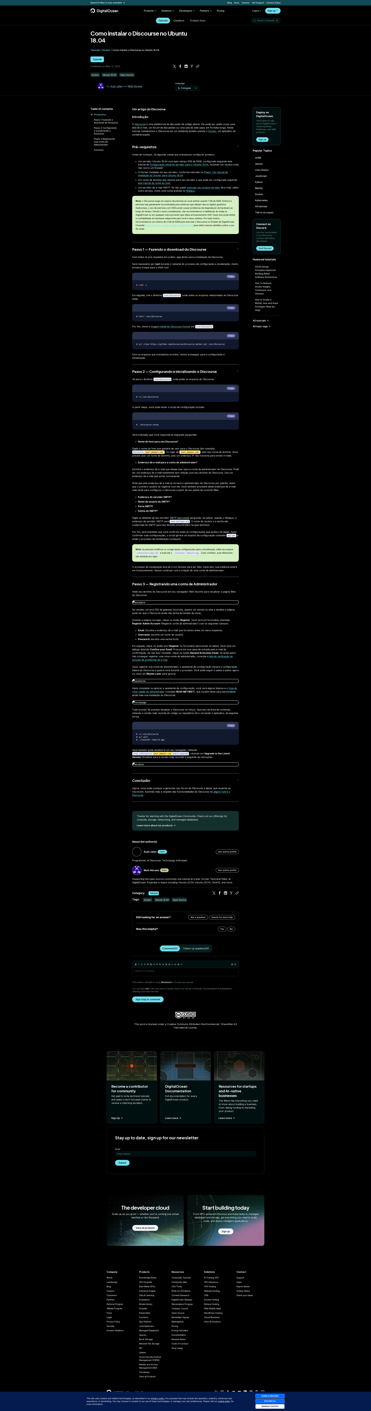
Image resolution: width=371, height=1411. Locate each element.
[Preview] (232, 964)
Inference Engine (147, 1291)
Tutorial (97, 59)
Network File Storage (149, 1343)
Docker (106, 50)
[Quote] (172, 964)
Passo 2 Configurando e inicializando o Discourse (105, 131)
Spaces (142, 1335)
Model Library (145, 1304)
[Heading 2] (160, 964)
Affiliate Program (114, 1308)
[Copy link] (197, 66)
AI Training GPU (211, 1277)
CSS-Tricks (177, 1286)
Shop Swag (177, 1348)
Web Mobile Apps (212, 1308)
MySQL (259, 188)
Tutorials (163, 20)
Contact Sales (273, 2)
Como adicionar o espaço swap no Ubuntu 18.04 (169, 225)
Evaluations (144, 1299)
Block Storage (146, 1339)
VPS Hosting (210, 1286)
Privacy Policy (113, 1321)
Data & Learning (146, 1295)
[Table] (178, 964)
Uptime (142, 1352)
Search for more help (222, 917)
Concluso (98, 150)
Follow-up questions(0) (196, 948)
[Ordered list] (169, 964)
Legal (109, 1317)
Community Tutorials (181, 1277)
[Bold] (136, 964)
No (231, 929)
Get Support (258, 2)
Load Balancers (146, 1326)
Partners (111, 1299)
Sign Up (115, 1118)
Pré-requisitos (144, 147)
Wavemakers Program (182, 1304)
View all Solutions (212, 1321)
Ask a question (198, 917)
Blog (229, 2)
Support (240, 1277)
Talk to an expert (264, 212)
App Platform (145, 1321)
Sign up (272, 10)
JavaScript (261, 176)
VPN (206, 1295)
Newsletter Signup (180, 1317)
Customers (112, 1295)
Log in (255, 10)
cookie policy (224, 1401)
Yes (222, 929)
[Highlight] (154, 964)
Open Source (178, 1313)
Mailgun (190, 190)
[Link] (148, 964)
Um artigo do (141, 109)
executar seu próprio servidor (203, 187)
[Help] (235, 964)
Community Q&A (179, 1282)
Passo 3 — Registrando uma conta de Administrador (174, 584)
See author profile (227, 851)
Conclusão (141, 780)
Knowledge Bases (148, 1277)
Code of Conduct (180, 1343)
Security (110, 1326)
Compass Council (180, 1308)
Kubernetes (261, 200)
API (140, 1348)
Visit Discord (265, 248)
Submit (122, 1162)
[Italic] (139, 964)
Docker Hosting (211, 1299)
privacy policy (157, 1398)
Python (259, 182)
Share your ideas (245, 1295)
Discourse (158, 109)
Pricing (175, 1326)
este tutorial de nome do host (154, 183)
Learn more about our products (155, 825)
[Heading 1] (157, 964)
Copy (231, 276)
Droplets (143, 1308)
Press (109, 1313)
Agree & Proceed (270, 1396)
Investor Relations (115, 1330)
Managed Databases (149, 1330)
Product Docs (197, 20)
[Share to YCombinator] (192, 66)
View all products (145, 1227)
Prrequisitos (100, 114)
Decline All (270, 1401)
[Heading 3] (163, 964)
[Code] (181, 964)
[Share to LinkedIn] (186, 66)
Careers (246, 2)
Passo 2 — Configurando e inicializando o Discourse (174, 371)
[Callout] (175, 964)
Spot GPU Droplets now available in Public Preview (116, 2)
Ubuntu (259, 163)
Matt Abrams (135, 86)
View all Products (147, 1376)
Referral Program (115, 1304)
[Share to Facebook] (180, 66)
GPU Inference (211, 1282)
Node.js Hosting (211, 1304)
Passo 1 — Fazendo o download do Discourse (169, 249)
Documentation (179, 1335)
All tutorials (261, 206)
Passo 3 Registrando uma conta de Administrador (104, 142)
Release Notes (179, 1339)
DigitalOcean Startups (182, 1299)
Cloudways (144, 1372)
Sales (239, 1282)
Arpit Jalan (116, 86)
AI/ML (258, 157)
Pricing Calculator (180, 1330)
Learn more (171, 1118)
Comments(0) (170, 948)
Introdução (140, 117)
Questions (178, 20)
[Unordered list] (166, 964)
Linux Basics (262, 169)
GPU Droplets (145, 1282)
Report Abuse (243, 1286)
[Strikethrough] (145, 964)
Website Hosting (212, 1291)
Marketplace (178, 1321)
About (109, 1277)
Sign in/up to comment (148, 999)
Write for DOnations (181, 1291)
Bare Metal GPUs (147, 1286)
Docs (236, 2)
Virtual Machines (212, 1317)
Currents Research (180, 1295)
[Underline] (142, 964)
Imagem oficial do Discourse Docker (170, 326)
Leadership (112, 1282)
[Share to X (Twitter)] (174, 66)
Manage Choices (270, 1406)
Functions (143, 1317)
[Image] (151, 964)
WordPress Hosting (213, 1313)
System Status (243, 1291)
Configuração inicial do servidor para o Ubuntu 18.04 (179, 164)
